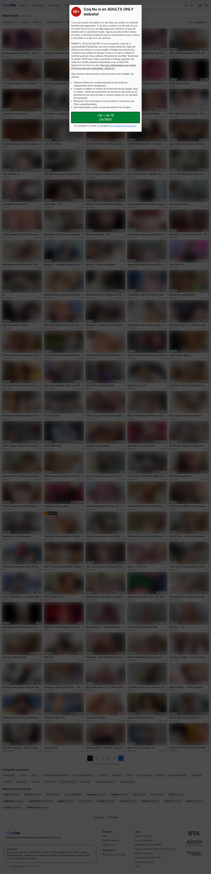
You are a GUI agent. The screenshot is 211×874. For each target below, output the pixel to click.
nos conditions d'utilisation (123, 125)
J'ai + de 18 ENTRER (105, 117)
